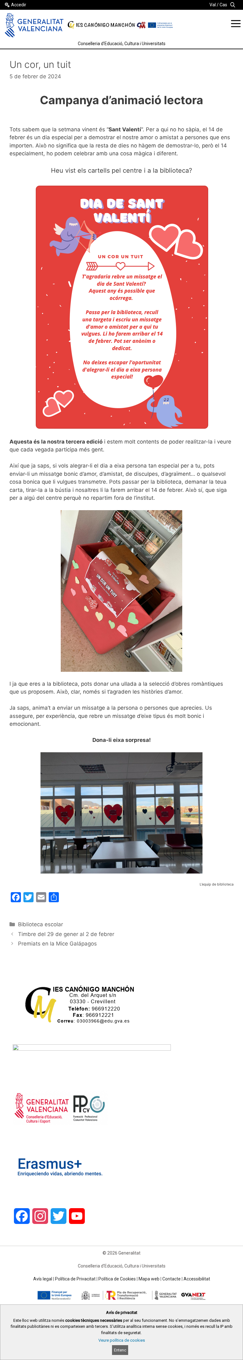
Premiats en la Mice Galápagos (57, 943)
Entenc (120, 1350)
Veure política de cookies (121, 1340)
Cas (223, 4)
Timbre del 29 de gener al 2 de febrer (66, 934)
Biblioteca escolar (40, 924)
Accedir (18, 4)
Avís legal (42, 1278)
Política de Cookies (117, 1278)
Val (212, 4)
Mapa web (149, 1278)
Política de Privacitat (75, 1278)
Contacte (171, 1278)
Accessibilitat (197, 1278)
